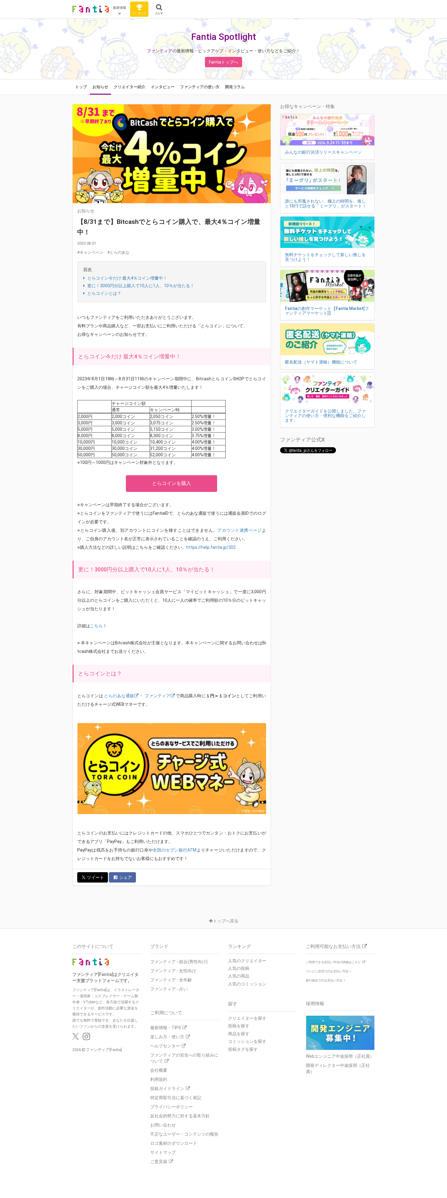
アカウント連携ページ (239, 530)
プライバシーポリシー (171, 1106)
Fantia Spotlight (223, 36)
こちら (96, 625)
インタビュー (163, 87)
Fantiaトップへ (223, 62)
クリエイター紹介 (129, 87)
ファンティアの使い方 (200, 87)
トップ (81, 87)
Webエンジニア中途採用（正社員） (340, 1056)
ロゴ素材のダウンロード (173, 1143)
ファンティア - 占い (169, 989)
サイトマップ (163, 1152)
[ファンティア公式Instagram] (86, 1038)
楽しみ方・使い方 (167, 1036)
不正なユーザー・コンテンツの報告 (184, 1134)
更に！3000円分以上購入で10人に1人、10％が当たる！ (140, 285)
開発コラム (235, 87)
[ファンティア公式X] (75, 1038)
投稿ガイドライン (167, 1088)
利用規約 (158, 1079)
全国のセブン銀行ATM (174, 850)
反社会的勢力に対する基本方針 (180, 1115)
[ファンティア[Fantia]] (90, 9)
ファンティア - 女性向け (173, 970)
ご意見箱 (158, 1161)
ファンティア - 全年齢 (171, 979)
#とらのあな (118, 252)
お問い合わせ (163, 1125)
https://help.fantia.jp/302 (211, 547)
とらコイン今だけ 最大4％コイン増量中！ (126, 278)
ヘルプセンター (165, 1045)
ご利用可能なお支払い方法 (333, 946)
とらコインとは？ (103, 293)
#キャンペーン (90, 252)
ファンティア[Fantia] (104, 1049)
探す (232, 1004)
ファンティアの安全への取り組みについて (184, 1058)
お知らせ (100, 87)
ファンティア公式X (302, 440)
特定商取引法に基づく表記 (175, 1097)
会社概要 (158, 1070)
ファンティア (159, 50)
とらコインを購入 (171, 483)
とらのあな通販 (119, 695)
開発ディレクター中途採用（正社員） (338, 1068)
